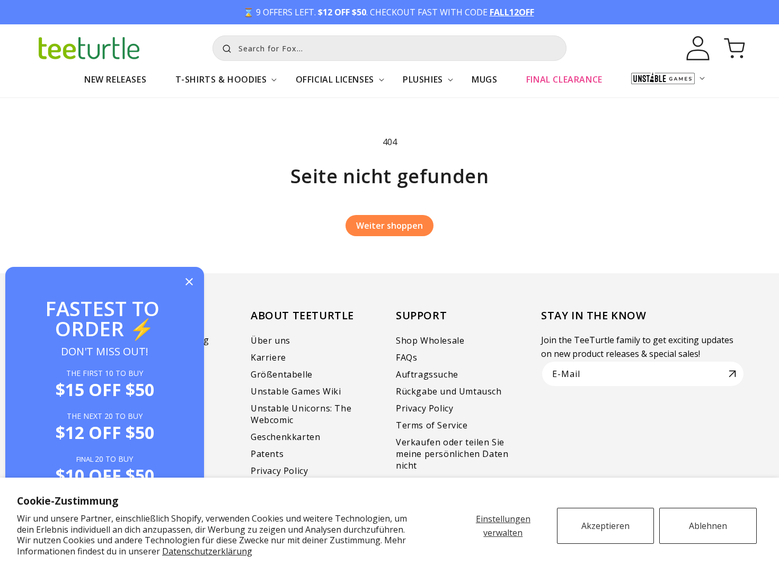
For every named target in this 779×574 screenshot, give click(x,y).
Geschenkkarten (285, 437)
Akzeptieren (605, 526)
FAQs (406, 357)
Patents (267, 454)
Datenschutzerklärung (207, 551)
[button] (221, 85)
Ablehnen (708, 526)
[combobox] (389, 48)
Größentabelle (282, 374)
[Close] (189, 282)
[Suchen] (224, 47)
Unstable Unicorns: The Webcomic (301, 414)
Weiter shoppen (389, 225)
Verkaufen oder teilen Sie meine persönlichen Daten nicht (452, 453)
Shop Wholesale (430, 340)
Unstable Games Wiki (296, 391)
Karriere (268, 357)
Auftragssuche (427, 374)
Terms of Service (432, 425)
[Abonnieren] (732, 374)
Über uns (270, 340)
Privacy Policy (279, 471)
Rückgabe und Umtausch (449, 391)
